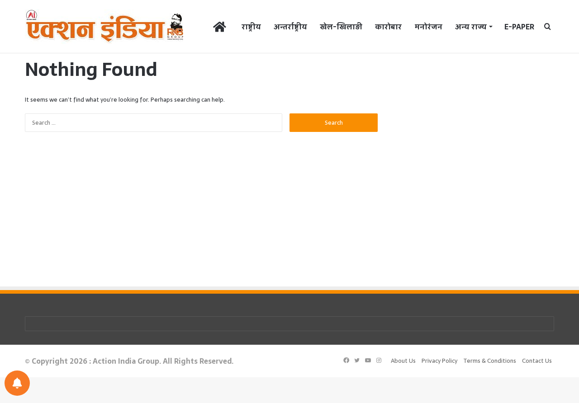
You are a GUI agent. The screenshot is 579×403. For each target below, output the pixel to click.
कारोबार (388, 27)
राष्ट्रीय (251, 27)
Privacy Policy (439, 361)
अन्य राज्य (471, 27)
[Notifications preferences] (17, 383)
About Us (403, 361)
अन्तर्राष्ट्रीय (290, 27)
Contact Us (537, 361)
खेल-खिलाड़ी (341, 27)
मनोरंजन (428, 27)
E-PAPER (519, 27)
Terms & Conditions (489, 361)
